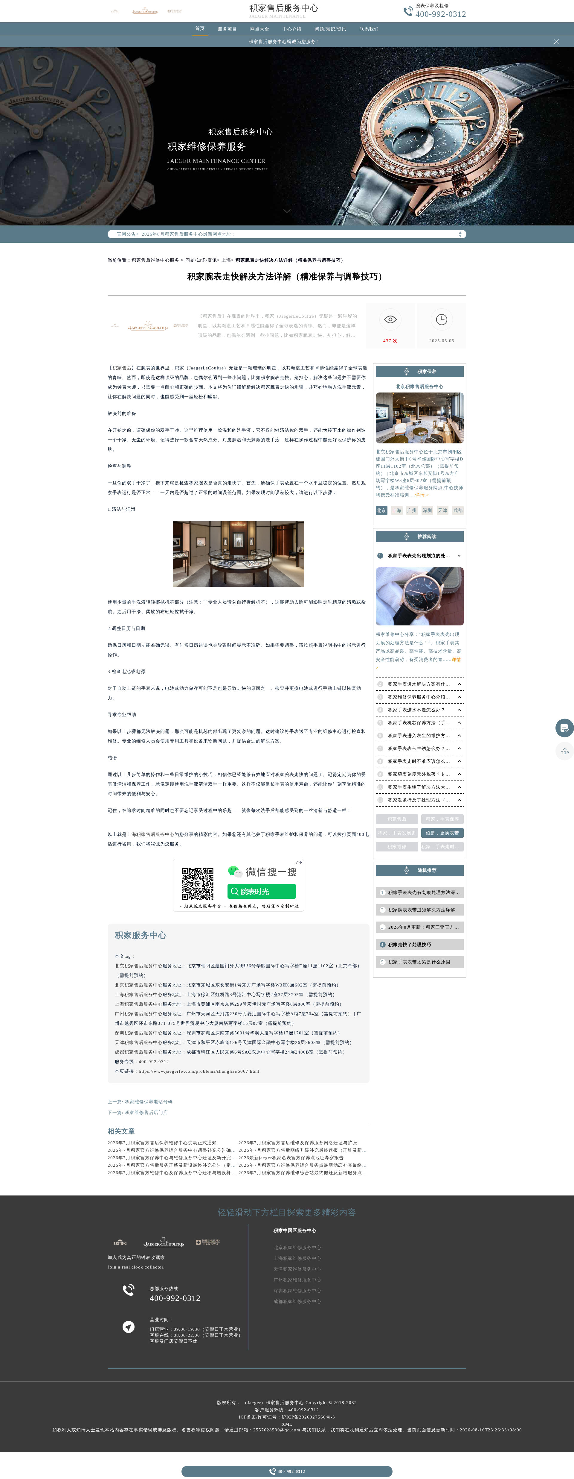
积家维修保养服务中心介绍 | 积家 (423, 697)
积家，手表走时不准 (442, 846)
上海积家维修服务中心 (297, 1258)
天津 (443, 510)
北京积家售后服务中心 (139, 965)
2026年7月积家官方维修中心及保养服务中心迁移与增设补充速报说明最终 (186, 1172)
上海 (226, 260)
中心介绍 (292, 29)
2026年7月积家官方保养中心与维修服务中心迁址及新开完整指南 (176, 1157)
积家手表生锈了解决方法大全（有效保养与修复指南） (445, 787)
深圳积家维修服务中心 (297, 1290)
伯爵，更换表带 (442, 833)
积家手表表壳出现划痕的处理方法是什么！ (433, 555)
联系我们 (369, 29)
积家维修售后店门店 (146, 1112)
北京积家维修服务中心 (297, 1247)
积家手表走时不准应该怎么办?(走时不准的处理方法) (443, 761)
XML (287, 1424)
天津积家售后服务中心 (139, 1042)
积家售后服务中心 (284, 8)
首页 (200, 28)
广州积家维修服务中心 (297, 1280)
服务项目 (227, 29)
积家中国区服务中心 (295, 1230)
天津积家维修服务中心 (297, 1269)
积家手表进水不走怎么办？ (416, 709)
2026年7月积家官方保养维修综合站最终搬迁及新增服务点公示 (305, 1172)
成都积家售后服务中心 (139, 1052)
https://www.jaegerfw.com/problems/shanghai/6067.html (199, 1071)
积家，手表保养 (442, 819)
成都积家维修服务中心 (297, 1301)
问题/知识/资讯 (330, 29)
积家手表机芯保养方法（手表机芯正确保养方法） (440, 722)
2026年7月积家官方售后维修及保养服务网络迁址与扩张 (298, 1142)
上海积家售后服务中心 (151, 834)
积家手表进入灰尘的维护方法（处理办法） (433, 735)
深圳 (427, 510)
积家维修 (397, 846)
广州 (412, 510)
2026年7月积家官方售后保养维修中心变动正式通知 (162, 1142)
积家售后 (122, 368)
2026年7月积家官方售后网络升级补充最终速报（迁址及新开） (305, 1150)
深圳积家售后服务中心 (139, 1033)
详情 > (422, 495)
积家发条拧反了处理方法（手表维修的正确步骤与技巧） (448, 800)
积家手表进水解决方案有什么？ (421, 684)
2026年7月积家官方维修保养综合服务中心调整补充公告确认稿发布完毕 (184, 1150)
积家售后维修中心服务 (155, 260)
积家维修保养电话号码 (149, 1101)
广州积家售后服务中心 (139, 1013)
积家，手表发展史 (397, 833)
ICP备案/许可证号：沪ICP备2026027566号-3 (287, 1417)
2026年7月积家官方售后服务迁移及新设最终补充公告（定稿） (174, 1165)
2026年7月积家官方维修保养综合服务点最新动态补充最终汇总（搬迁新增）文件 (324, 1165)
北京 (381, 510)
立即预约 (287, 747)
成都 (458, 510)
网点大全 (259, 29)
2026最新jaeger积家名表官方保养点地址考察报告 (291, 1157)
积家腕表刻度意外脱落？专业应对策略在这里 (436, 774)
